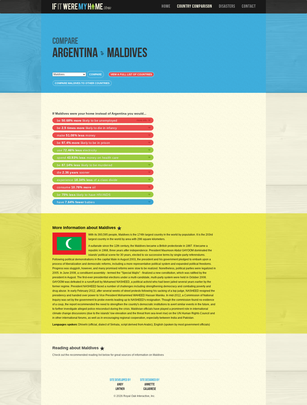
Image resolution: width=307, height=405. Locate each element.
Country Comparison (194, 6)
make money (76, 135)
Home (166, 6)
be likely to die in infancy (87, 128)
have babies (76, 202)
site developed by (120, 384)
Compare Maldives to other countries (82, 83)
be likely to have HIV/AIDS (83, 194)
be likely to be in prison (83, 143)
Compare (95, 74)
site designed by (149, 384)
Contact (249, 6)
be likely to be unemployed (87, 120)
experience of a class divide (87, 180)
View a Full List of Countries (131, 74)
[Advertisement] (154, 25)
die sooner (73, 172)
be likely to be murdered (84, 165)
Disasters (227, 6)
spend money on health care (88, 157)
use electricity (77, 150)
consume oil (76, 187)
